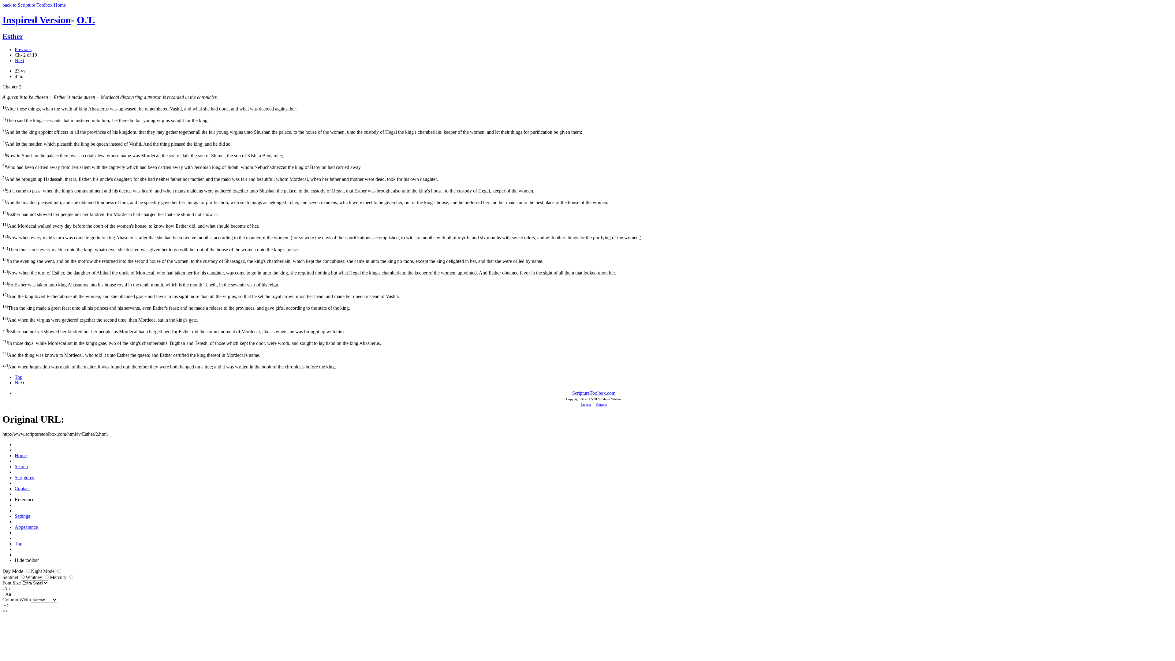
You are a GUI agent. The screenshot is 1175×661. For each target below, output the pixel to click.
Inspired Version (36, 19)
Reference (24, 499)
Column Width (16, 599)
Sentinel (10, 577)
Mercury (59, 577)
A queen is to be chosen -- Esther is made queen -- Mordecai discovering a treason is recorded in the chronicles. (110, 97)
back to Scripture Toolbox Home (34, 5)
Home (21, 455)
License (586, 404)
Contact (601, 404)
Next (19, 60)
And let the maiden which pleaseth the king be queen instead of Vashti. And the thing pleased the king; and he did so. (117, 143)
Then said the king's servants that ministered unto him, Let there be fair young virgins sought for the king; (105, 120)
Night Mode (43, 571)
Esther (12, 36)
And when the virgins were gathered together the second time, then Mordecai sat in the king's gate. (100, 319)
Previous (23, 49)
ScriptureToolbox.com (593, 393)
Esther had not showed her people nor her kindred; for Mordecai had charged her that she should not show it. (110, 214)
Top (18, 377)
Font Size (11, 582)
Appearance (26, 527)
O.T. (86, 19)
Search (21, 466)
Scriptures (24, 477)
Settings (22, 516)
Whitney (34, 577)
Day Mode (13, 571)
